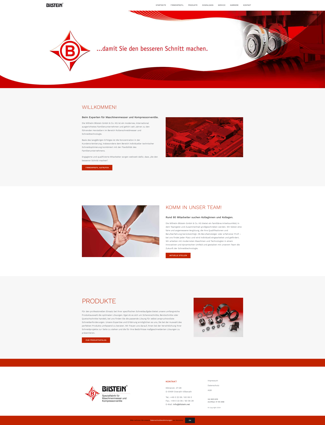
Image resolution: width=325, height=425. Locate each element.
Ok (190, 420)
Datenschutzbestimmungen (161, 420)
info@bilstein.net (181, 404)
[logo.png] (107, 380)
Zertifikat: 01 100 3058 (216, 402)
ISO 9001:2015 (213, 399)
